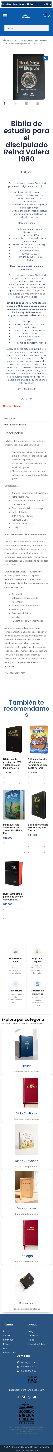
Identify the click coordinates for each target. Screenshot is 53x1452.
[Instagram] (29, 1397)
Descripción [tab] (10, 418)
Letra (5, 1348)
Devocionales (26, 1208)
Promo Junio (9, 1352)
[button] (4, 15)
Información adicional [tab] (15, 424)
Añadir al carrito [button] (11, 847)
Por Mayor (26, 1303)
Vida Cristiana (26, 1113)
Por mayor (8, 1339)
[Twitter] (23, 1397)
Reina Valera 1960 (30, 40)
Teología (26, 1256)
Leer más (12, 780)
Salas (31, 1339)
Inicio (9, 40)
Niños (6, 1344)
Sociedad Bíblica (37, 1344)
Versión (17, 40)
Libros (6, 1331)
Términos (33, 1335)
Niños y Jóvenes (26, 1161)
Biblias (26, 1066)
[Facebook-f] (18, 1397)
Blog (30, 1331)
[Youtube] (35, 1397)
